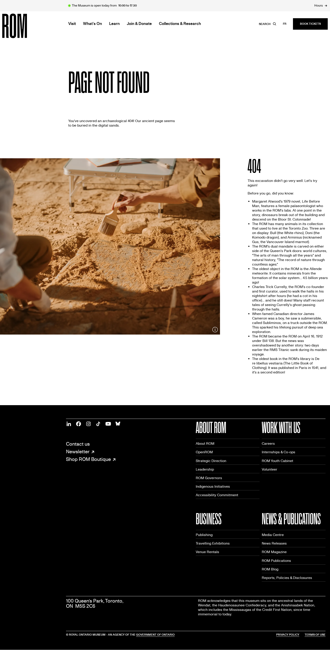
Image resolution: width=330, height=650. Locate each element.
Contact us (78, 444)
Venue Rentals (207, 552)
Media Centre (273, 535)
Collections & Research (180, 24)
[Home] (24, 25)
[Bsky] (118, 424)
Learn (114, 24)
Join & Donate (139, 24)
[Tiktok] (98, 424)
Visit (72, 24)
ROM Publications (276, 560)
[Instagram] (88, 424)
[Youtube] (108, 424)
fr (284, 24)
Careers (268, 443)
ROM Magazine (274, 552)
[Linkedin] (68, 424)
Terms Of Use (315, 635)
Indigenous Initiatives (213, 486)
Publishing (204, 535)
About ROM (205, 443)
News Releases (274, 543)
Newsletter (78, 452)
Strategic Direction (211, 461)
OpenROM (204, 452)
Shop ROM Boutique (88, 459)
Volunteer (269, 469)
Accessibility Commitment (217, 495)
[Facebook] (78, 424)
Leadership (205, 469)
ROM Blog (270, 569)
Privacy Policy (287, 635)
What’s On (92, 24)
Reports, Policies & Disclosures (287, 578)
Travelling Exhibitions (213, 543)
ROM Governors (209, 478)
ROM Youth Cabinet (277, 461)
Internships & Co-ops (278, 452)
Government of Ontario (155, 635)
